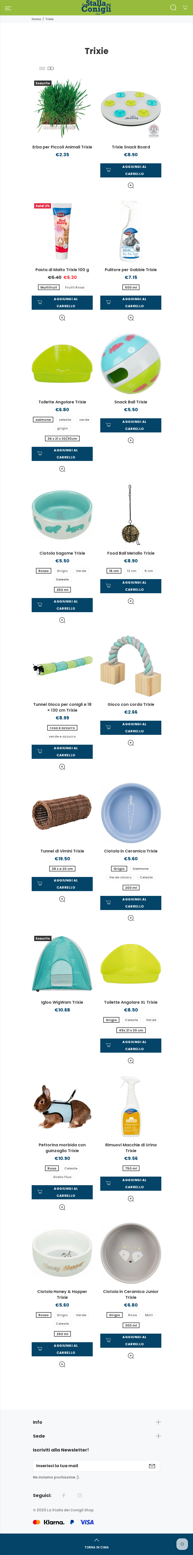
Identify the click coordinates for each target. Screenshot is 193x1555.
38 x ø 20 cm (62, 868)
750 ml (131, 1168)
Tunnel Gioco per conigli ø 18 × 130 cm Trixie (62, 707)
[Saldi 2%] (62, 231)
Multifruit (48, 287)
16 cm (114, 570)
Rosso (43, 570)
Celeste (62, 579)
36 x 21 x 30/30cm (62, 438)
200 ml (131, 887)
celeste (65, 419)
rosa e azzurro (62, 727)
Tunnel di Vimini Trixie (62, 851)
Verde (81, 570)
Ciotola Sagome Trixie (62, 553)
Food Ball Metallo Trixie (131, 553)
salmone (43, 419)
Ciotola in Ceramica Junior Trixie (131, 1294)
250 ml (62, 589)
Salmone (141, 868)
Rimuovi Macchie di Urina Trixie (131, 1148)
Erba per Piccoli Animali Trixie (62, 147)
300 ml (131, 1325)
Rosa (51, 1168)
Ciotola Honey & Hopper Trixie (62, 1294)
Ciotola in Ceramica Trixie (131, 851)
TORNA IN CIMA (96, 1547)
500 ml (131, 287)
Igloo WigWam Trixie (62, 1002)
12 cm (131, 570)
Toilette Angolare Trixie (62, 402)
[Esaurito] (62, 108)
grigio (62, 428)
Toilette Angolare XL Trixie (131, 1002)
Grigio (62, 570)
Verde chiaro (120, 877)
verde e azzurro (62, 736)
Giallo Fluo (62, 1177)
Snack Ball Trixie (130, 402)
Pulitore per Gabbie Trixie (131, 270)
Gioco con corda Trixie (131, 704)
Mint (149, 1315)
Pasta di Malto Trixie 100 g (62, 270)
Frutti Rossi (74, 287)
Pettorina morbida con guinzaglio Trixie (62, 1148)
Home (36, 19)
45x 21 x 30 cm (131, 1030)
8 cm (148, 570)
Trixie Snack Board (131, 147)
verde (84, 419)
